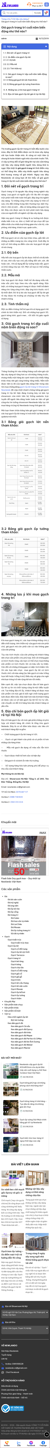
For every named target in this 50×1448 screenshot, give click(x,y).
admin (4, 38)
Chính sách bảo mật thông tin (14, 1390)
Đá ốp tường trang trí (20, 930)
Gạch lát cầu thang (20, 983)
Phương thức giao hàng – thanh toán (17, 1394)
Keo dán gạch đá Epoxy (21, 1029)
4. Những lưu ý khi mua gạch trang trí (23, 90)
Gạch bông (16, 964)
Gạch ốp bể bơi (18, 992)
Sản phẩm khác (11, 1007)
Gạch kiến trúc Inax (20, 943)
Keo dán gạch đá (15, 1023)
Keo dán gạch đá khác (21, 1032)
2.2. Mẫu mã (12, 64)
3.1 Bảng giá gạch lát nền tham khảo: (21, 80)
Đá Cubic (15, 918)
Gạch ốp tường (18, 995)
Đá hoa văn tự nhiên (20, 921)
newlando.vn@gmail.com (16, 1368)
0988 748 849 (16, 797)
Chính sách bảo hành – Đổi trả (14, 1397)
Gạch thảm (16, 998)
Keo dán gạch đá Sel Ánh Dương (25, 1041)
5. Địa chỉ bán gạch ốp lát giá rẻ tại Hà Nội (25, 94)
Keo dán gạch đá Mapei (21, 1035)
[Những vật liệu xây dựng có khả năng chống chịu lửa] (37, 1178)
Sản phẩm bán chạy (13, 1004)
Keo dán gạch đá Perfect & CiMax (26, 1038)
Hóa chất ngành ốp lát (18, 1017)
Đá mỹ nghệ (13, 902)
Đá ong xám (13, 905)
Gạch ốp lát (13, 946)
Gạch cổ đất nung (19, 949)
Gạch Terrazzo (17, 955)
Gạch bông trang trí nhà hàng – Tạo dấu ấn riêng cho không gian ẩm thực (33, 1104)
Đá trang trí (13, 915)
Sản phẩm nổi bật (12, 1011)
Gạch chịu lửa (17, 967)
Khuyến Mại (9, 1001)
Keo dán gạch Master (20, 1048)
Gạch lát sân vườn (19, 986)
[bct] (12, 1408)
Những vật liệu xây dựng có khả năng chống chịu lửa (35, 1192)
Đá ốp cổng (13, 912)
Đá (5, 896)
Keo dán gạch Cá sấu (20, 1026)
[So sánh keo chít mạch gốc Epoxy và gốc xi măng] (12, 1178)
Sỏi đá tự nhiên (17, 933)
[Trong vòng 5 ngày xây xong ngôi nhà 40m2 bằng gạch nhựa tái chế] (37, 1241)
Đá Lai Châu (16, 924)
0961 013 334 (16, 802)
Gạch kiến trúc (14, 939)
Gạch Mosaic (17, 989)
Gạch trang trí (14, 958)
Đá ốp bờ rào (14, 909)
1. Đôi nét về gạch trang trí (17, 53)
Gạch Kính (16, 980)
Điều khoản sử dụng (9, 1386)
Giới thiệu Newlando (9, 1351)
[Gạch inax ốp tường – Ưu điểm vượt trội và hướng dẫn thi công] (12, 1240)
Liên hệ (4, 1359)
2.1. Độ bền (11, 60)
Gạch (7, 936)
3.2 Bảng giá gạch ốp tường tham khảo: (23, 84)
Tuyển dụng (6, 1355)
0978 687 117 (22, 792)
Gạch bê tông (17, 961)
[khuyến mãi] (25, 851)
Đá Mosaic (16, 927)
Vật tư (7, 1014)
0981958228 (37, 3)
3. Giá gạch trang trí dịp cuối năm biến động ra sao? (26, 75)
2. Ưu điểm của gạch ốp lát (18, 57)
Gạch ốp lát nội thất (20, 952)
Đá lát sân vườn (15, 899)
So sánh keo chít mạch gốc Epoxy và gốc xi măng (12, 1192)
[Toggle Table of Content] (45, 46)
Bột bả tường (17, 1020)
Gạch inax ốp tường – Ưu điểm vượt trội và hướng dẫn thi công (12, 1254)
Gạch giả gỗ (16, 977)
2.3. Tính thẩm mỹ (14, 68)
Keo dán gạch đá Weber (22, 1045)
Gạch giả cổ (16, 973)
